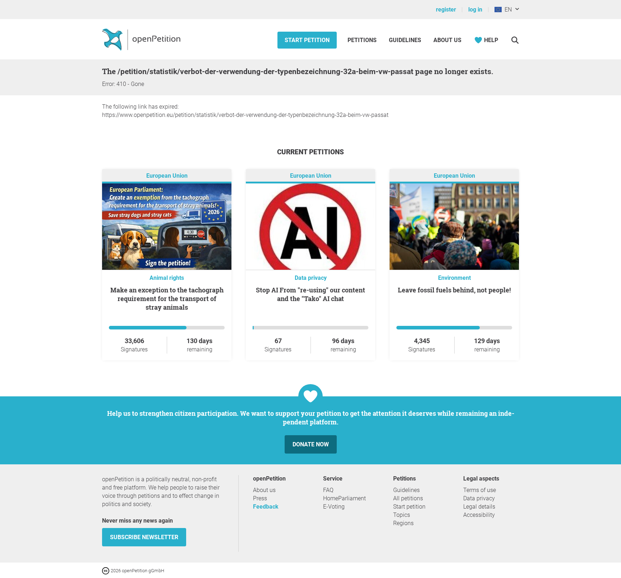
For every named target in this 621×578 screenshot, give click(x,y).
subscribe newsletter (144, 537)
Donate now (311, 444)
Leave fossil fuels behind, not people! (454, 290)
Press (260, 498)
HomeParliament (344, 498)
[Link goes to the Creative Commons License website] (106, 570)
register (446, 9)
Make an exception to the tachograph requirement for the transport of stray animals (167, 298)
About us (447, 40)
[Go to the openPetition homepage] (142, 39)
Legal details (479, 506)
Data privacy (311, 277)
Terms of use (479, 490)
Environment (454, 277)
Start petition (307, 40)
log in (475, 9)
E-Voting (334, 506)
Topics (401, 514)
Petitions (363, 40)
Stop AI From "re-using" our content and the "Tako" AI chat (310, 294)
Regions (403, 523)
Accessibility (479, 514)
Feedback (266, 506)
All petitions (408, 498)
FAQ (328, 490)
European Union (167, 175)
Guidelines (405, 40)
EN (507, 9)
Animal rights (167, 277)
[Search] (514, 40)
